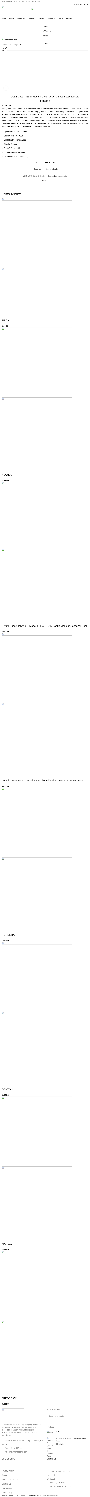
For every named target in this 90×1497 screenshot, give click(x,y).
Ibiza (58, 1432)
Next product (87, 45)
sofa (20, 45)
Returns (5, 1475)
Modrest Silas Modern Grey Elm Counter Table (71, 1440)
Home (4, 45)
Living (15, 45)
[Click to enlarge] (6, 88)
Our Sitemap (7, 1493)
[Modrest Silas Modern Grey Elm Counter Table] (50, 1447)
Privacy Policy (8, 1471)
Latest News (7, 1488)
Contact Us (6, 1484)
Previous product (82, 45)
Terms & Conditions (10, 1480)
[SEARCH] (85, 1416)
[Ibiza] (50, 1432)
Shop (9, 45)
